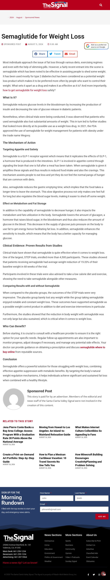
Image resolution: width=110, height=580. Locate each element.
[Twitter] (94, 575)
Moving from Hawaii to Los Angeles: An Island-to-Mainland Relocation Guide (54, 431)
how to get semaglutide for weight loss (25, 90)
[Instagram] (99, 575)
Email (42, 504)
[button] (9, 5)
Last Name (80, 493)
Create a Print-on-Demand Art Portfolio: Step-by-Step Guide (18, 458)
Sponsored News (32, 17)
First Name (45, 493)
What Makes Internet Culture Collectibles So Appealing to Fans (88, 431)
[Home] (6, 17)
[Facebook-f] (88, 575)
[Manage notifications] (103, 573)
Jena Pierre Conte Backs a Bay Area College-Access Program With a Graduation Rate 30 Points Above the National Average (19, 434)
